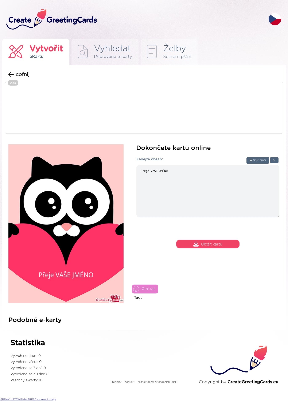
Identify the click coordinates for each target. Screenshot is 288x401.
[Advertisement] (144, 108)
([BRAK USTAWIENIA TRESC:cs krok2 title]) (28, 399)
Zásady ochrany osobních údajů (157, 382)
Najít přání (259, 160)
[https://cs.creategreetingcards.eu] (134, 19)
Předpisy (115, 382)
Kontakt (129, 382)
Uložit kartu (211, 244)
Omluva (148, 289)
